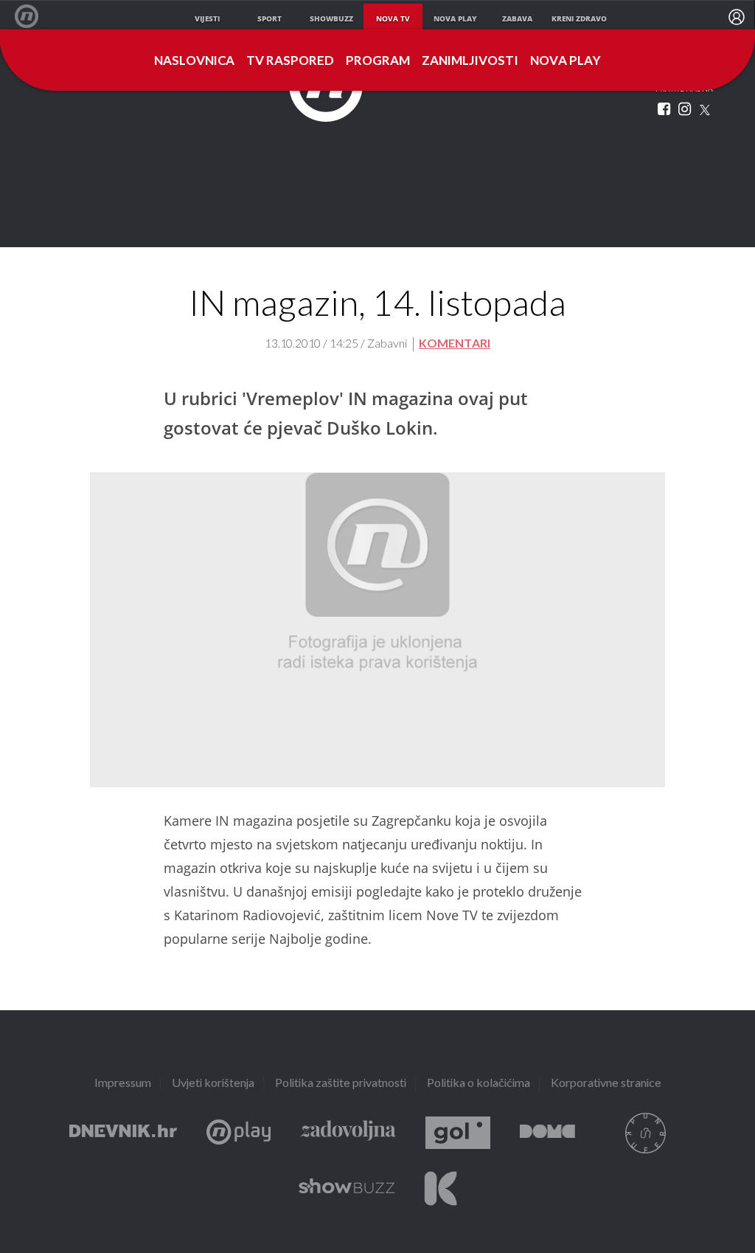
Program (378, 61)
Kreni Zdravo (440, 1188)
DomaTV (547, 1133)
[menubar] (736, 17)
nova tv (393, 18)
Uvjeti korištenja (213, 1084)
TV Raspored (290, 61)
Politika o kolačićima (478, 1084)
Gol (457, 1133)
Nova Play (565, 61)
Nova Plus (238, 1133)
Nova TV (34, 16)
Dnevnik (123, 1133)
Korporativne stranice (606, 1084)
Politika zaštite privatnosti (340, 1084)
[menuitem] (736, 17)
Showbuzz (346, 1188)
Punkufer (645, 1133)
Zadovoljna (348, 1133)
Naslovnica (194, 61)
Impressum (122, 1084)
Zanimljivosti (470, 61)
